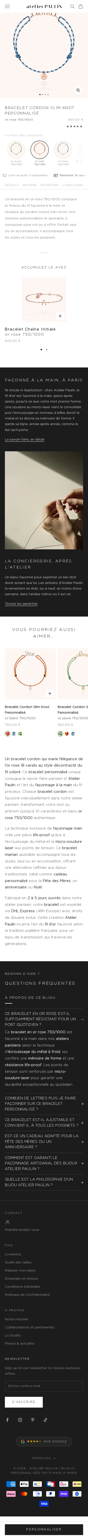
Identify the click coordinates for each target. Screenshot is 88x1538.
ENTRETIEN (50, 185)
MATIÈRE (30, 185)
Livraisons (13, 1254)
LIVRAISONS (73, 185)
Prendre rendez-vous (22, 1230)
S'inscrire (24, 1402)
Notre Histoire (16, 1319)
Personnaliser (44, 1529)
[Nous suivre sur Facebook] (7, 1419)
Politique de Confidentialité (27, 1295)
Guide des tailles (18, 1262)
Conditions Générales (22, 1286)
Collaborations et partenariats (30, 1327)
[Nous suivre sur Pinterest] (32, 1419)
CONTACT (14, 1212)
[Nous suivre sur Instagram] (20, 1419)
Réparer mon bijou (20, 1270)
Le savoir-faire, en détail (24, 439)
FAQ (9, 1245)
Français (41, 1458)
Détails (12, 185)
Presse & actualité (19, 1343)
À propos (14, 1310)
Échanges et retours (21, 1278)
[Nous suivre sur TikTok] (45, 1419)
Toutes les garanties (21, 603)
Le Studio (13, 1335)
